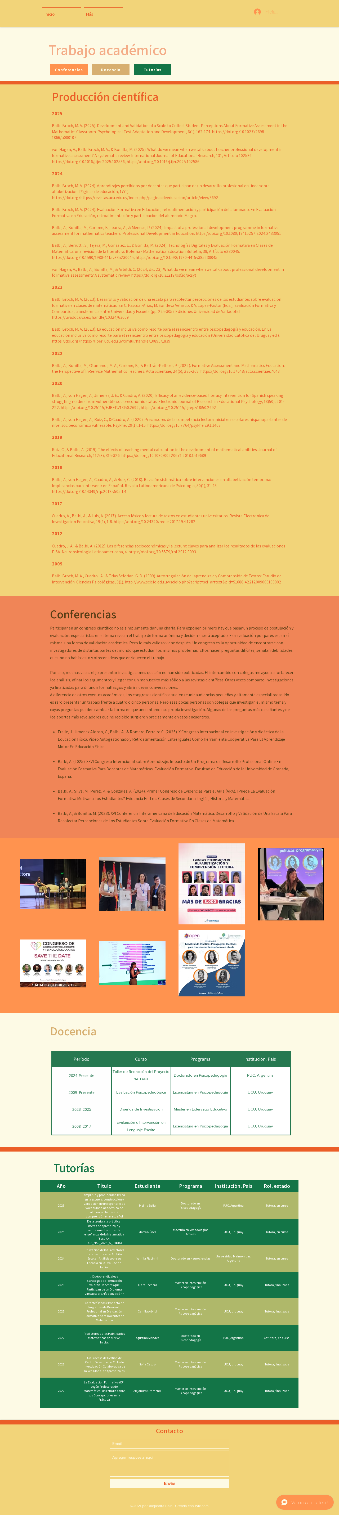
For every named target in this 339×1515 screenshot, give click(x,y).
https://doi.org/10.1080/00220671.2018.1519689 (164, 455)
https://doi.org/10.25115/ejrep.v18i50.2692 (179, 407)
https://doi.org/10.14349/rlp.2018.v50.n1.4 (89, 491)
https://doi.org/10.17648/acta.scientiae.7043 (240, 371)
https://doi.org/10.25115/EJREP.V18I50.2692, (100, 407)
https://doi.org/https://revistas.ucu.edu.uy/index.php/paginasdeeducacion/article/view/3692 (135, 197)
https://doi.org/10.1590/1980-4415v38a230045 (176, 257)
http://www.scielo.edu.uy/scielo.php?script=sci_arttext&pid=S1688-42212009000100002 (203, 582)
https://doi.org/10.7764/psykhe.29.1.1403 (184, 425)
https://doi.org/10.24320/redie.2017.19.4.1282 (154, 521)
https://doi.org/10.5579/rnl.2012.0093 (162, 552)
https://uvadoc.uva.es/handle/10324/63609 (90, 317)
